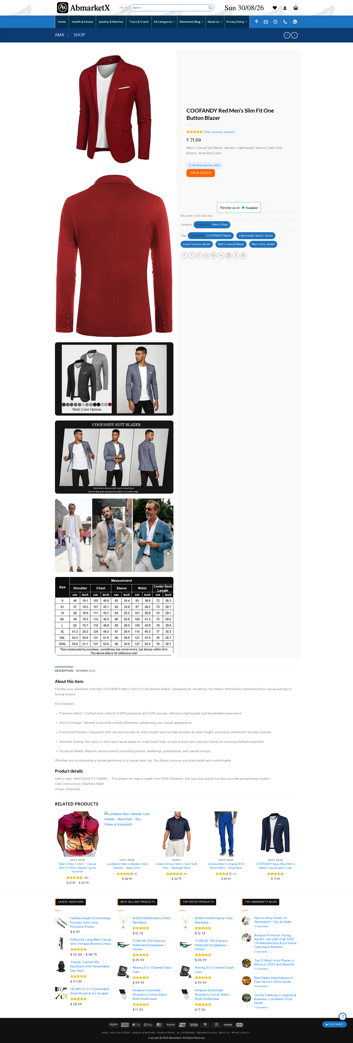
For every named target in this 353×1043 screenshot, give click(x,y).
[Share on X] (191, 255)
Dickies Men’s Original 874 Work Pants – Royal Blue (226, 865)
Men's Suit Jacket (263, 244)
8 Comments (267, 986)
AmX (60, 35)
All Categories (186, 1033)
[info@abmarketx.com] (266, 21)
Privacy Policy (241, 1033)
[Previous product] (294, 35)
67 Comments (267, 926)
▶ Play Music (334, 1024)
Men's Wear (220, 224)
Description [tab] (64, 670)
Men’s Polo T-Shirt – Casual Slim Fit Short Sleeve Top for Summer (77, 867)
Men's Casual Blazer (231, 244)
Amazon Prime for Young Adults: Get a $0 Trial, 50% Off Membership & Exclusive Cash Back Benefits (275, 941)
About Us (224, 1033)
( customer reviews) (219, 132)
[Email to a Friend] (206, 255)
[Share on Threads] (199, 255)
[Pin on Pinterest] (213, 255)
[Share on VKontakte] (221, 255)
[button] (285, 7)
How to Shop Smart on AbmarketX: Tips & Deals (273, 920)
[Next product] (287, 35)
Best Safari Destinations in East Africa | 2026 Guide (273, 979)
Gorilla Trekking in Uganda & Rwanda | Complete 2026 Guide (275, 999)
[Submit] (210, 7)
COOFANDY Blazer (219, 235)
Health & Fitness (120, 1033)
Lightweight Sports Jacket (256, 235)
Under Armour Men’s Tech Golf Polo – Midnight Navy (176, 865)
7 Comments (265, 1007)
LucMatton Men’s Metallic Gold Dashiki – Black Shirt (127, 865)
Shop (79, 35)
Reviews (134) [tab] (85, 670)
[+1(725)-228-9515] (285, 21)
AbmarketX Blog (207, 1033)
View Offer (200, 173)
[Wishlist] (275, 7)
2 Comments (267, 951)
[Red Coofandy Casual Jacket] (275, 21)
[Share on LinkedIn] (228, 255)
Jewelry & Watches (143, 1033)
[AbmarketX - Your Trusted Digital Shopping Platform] (83, 7)
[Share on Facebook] (184, 255)
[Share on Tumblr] (235, 255)
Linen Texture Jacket (196, 244)
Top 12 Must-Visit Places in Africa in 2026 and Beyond (274, 962)
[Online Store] (257, 21)
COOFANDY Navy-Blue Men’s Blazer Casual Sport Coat (275, 865)
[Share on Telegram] (243, 255)
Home (105, 1033)
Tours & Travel (166, 1033)
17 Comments (264, 969)
